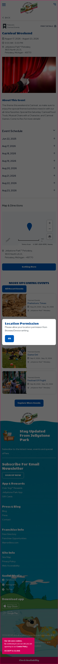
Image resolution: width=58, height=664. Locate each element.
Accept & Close (12, 651)
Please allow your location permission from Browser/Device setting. (26, 329)
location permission (22, 323)
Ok (11, 339)
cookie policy (21, 647)
